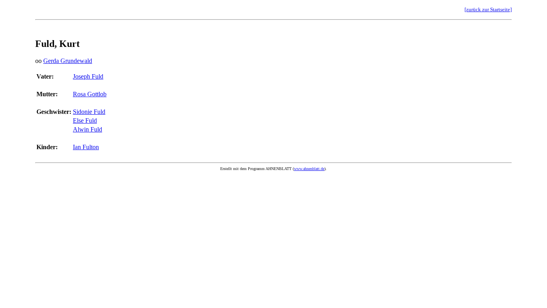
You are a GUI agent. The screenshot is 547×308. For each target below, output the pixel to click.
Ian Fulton (86, 147)
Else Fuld (85, 120)
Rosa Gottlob (90, 94)
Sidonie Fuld (89, 111)
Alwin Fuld (87, 129)
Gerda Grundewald (67, 60)
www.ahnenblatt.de (309, 168)
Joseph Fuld (88, 76)
